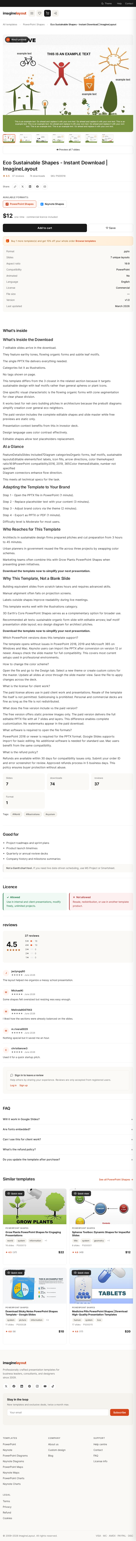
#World (16, 814)
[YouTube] (45, 1386)
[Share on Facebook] (37, 187)
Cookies (7, 1518)
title (76, 1240)
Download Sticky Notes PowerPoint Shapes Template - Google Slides (31, 1313)
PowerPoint (9, 1444)
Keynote (7, 1449)
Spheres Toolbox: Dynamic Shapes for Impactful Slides (101, 1234)
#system (50, 814)
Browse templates (86, 241)
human (77, 1320)
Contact (129, 3)
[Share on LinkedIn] (30, 187)
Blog (50, 1455)
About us (53, 1444)
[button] (68, 83)
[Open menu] (32, 13)
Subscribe (119, 1412)
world (10, 1240)
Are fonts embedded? (16, 1129)
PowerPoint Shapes (34, 24)
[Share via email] (45, 187)
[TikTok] (53, 1386)
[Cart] (47, 13)
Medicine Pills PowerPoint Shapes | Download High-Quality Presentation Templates (100, 1313)
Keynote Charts (12, 1483)
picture (22, 1320)
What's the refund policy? (19, 1149)
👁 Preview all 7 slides (68, 149)
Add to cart (45, 228)
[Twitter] (6, 1386)
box (99, 1320)
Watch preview (18, 39)
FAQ (96, 1455)
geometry (99, 1240)
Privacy (7, 1506)
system (21, 1240)
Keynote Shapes (52, 203)
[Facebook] (14, 1386)
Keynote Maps (11, 1472)
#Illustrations (33, 814)
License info (100, 1461)
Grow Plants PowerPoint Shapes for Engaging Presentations (33, 1234)
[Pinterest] (29, 1386)
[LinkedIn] (21, 1386)
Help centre (100, 1444)
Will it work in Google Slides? (21, 1119)
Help (119, 3)
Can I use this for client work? (22, 1139)
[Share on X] (22, 187)
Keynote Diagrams (13, 1461)
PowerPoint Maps (13, 1466)
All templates (10, 24)
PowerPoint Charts (13, 1478)
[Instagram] (37, 1386)
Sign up (23, 1085)
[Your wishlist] (39, 13)
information (35, 1240)
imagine (14, 13)
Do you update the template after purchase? (31, 1159)
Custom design (57, 1449)
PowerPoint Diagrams (15, 1455)
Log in (13, 1085)
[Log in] (55, 13)
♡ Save (111, 228)
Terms (6, 1501)
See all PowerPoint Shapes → (116, 1179)
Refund (7, 1512)
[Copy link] (15, 187)
